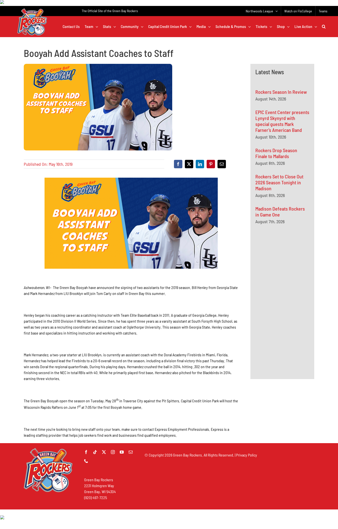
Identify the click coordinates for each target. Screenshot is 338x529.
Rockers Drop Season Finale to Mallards (276, 153)
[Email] (221, 164)
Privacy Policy (246, 455)
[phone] (86, 461)
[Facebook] (178, 164)
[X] (189, 164)
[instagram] (113, 452)
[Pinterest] (210, 164)
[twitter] (104, 452)
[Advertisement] (292, 276)
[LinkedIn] (199, 164)
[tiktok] (95, 452)
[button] (324, 26)
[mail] (131, 452)
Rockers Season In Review (281, 92)
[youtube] (122, 452)
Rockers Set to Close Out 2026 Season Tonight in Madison (279, 182)
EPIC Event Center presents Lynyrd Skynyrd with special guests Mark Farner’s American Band (282, 121)
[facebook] (86, 452)
